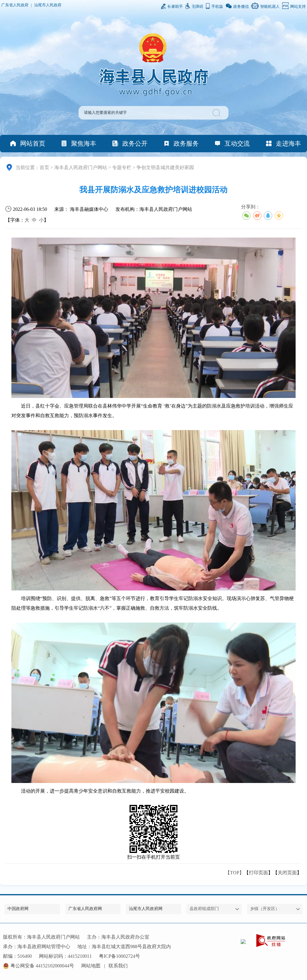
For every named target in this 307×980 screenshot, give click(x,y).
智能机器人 (270, 7)
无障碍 (197, 7)
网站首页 (32, 143)
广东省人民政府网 (85, 908)
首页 (44, 167)
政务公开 (135, 143)
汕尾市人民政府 (47, 5)
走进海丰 (288, 143)
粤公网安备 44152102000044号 (42, 965)
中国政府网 (17, 908)
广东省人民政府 (14, 5)
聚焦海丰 (83, 143)
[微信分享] (246, 215)
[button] (217, 113)
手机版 (217, 7)
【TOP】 (234, 872)
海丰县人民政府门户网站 (80, 167)
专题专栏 (121, 167)
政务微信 (241, 7)
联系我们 (118, 965)
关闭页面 (287, 872)
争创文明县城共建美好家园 (165, 167)
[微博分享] (257, 215)
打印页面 (258, 872)
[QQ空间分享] (279, 215)
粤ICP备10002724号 (119, 956)
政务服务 (186, 143)
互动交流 (237, 143)
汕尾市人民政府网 (145, 908)
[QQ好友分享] (268, 215)
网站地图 (90, 965)
